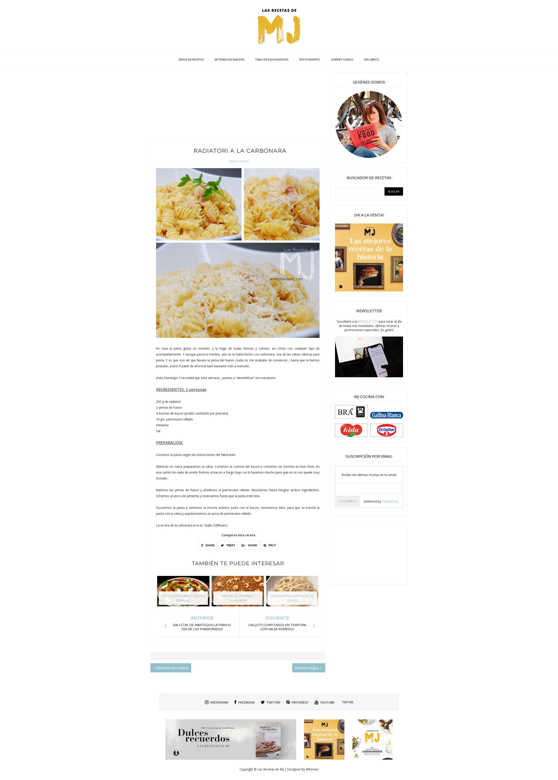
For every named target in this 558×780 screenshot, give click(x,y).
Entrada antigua (307, 668)
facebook (246, 702)
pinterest (300, 702)
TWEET (230, 545)
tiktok (347, 702)
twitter (273, 702)
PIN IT (272, 545)
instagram (219, 702)
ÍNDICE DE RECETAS (191, 59)
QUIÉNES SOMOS (342, 59)
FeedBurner (390, 501)
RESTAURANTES (309, 59)
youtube (327, 702)
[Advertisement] (237, 103)
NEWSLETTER (368, 321)
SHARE (210, 545)
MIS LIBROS (371, 59)
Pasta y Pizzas (238, 161)
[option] (183, 593)
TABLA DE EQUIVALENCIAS (272, 59)
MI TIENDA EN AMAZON (229, 59)
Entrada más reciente (173, 668)
